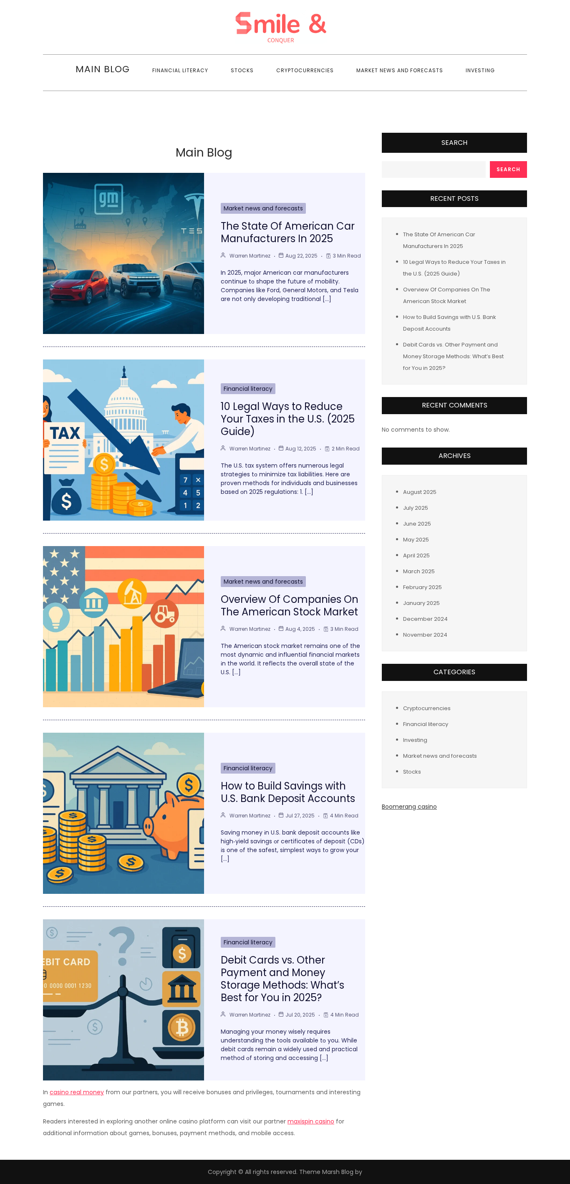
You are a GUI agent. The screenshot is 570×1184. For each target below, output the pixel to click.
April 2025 (416, 555)
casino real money (77, 1092)
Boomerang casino (409, 806)
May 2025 (416, 540)
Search (454, 142)
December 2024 (425, 619)
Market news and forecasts (399, 70)
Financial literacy (180, 70)
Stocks (242, 70)
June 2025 (417, 524)
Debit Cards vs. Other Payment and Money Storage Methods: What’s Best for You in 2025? (282, 978)
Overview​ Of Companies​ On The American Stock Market (289, 605)
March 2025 (419, 571)
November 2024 (425, 635)
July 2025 (415, 508)
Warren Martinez (250, 255)
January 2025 (421, 603)
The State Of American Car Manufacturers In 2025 (288, 232)
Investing (480, 70)
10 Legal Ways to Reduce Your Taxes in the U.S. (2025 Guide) (288, 419)
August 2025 (419, 492)
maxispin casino (311, 1121)
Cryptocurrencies (305, 70)
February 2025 (422, 587)
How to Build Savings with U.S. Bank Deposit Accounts (288, 792)
